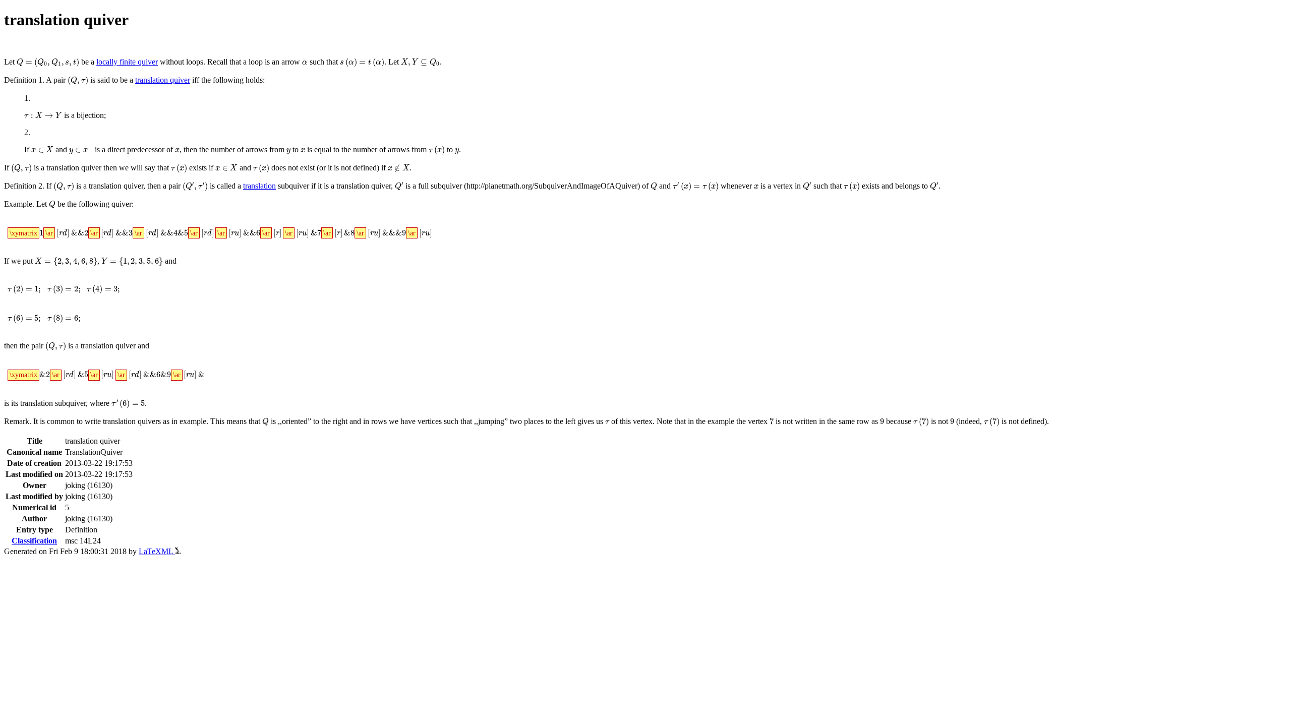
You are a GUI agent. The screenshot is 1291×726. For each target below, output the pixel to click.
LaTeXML (157, 551)
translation (259, 186)
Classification (34, 540)
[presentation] (48, 62)
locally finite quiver (127, 61)
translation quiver (162, 80)
